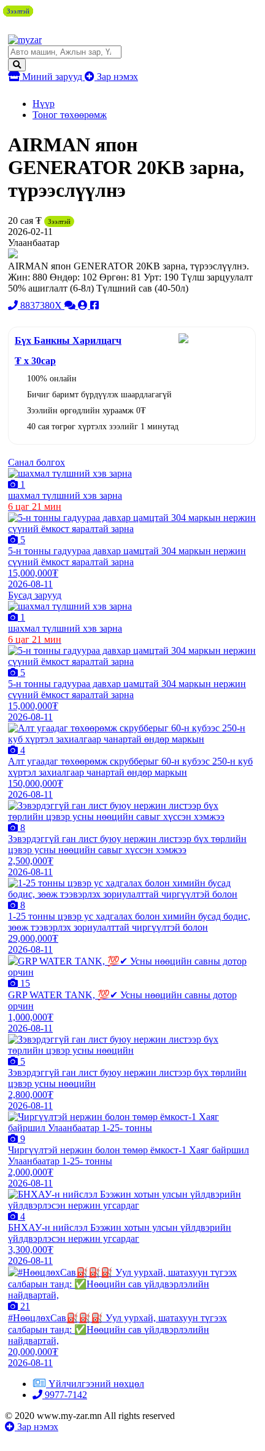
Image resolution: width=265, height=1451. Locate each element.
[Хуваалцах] (94, 305)
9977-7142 (64, 1394)
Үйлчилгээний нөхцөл (96, 1383)
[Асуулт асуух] (71, 305)
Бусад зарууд (34, 595)
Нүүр (44, 103)
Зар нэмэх (116, 76)
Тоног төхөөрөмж (70, 114)
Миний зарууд (52, 76)
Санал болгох (36, 462)
